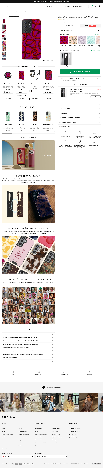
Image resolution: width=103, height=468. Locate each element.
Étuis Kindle (4, 437)
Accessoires (5, 446)
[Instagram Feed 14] (33, 402)
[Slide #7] (52, 60)
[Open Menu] (3, 6)
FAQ (36, 431)
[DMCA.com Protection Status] (96, 464)
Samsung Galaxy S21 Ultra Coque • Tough (8, 128)
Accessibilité (55, 443)
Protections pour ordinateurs (26, 437)
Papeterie (4, 443)
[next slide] (4, 61)
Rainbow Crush (48, 124)
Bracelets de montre (7, 440)
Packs (90, 25)
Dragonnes (21, 440)
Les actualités (38, 440)
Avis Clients (55, 431)
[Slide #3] (47, 60)
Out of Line (21, 124)
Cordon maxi (35, 84)
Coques (3, 428)
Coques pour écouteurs (7, 434)
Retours (37, 446)
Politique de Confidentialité (62, 463)
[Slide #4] (48, 60)
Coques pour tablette (24, 434)
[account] (95, 6)
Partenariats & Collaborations (42, 443)
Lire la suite (96, 50)
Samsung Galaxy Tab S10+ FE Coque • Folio (48, 87)
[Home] (51, 6)
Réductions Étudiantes (41, 434)
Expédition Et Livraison (58, 437)
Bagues (3, 431)
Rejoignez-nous (56, 440)
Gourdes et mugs (23, 431)
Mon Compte (38, 428)
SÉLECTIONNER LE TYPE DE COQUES (69, 50)
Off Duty (35, 124)
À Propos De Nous (40, 437)
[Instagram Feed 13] (14, 402)
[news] (91, 6)
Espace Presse (56, 434)
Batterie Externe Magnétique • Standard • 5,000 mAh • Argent (21, 87)
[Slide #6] (51, 60)
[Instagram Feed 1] (51, 402)
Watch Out (8, 84)
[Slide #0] (43, 60)
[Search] (7, 6)
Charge (20, 428)
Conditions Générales (49, 463)
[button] (62, 20)
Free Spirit (8, 124)
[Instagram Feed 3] (88, 402)
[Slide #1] (44, 60)
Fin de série (4, 449)
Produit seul (69, 25)
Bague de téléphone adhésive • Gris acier (8, 87)
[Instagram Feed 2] (70, 402)
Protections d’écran (24, 446)
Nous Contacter (56, 428)
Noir (35, 86)
